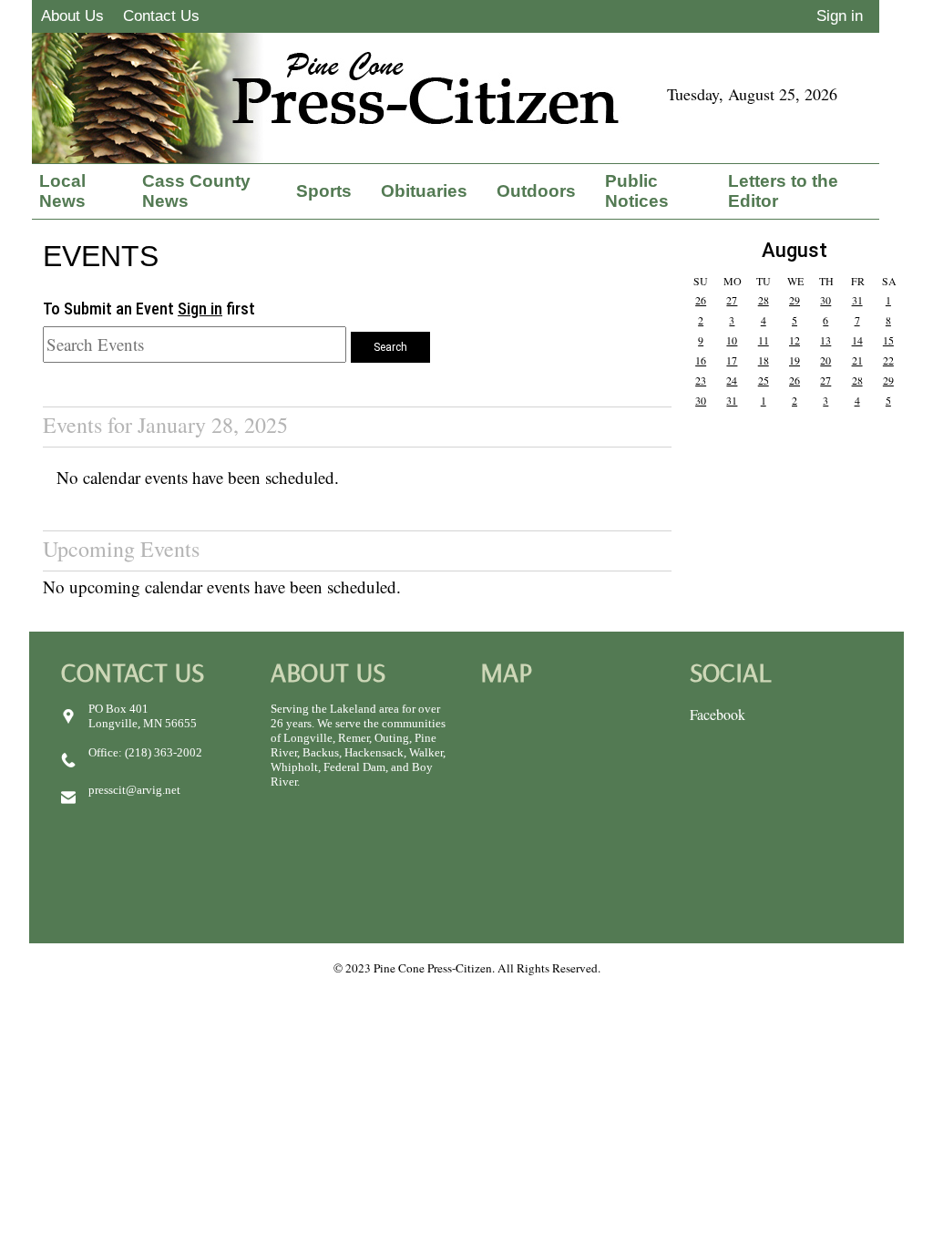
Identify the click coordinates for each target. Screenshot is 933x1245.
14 (857, 340)
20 (825, 360)
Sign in (839, 16)
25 (763, 380)
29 (794, 300)
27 (731, 300)
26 (700, 300)
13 (825, 340)
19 (794, 360)
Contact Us (161, 16)
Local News (62, 191)
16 (700, 360)
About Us (72, 16)
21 (857, 360)
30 (825, 300)
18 (763, 360)
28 (763, 300)
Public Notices (637, 191)
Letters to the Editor (783, 191)
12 (794, 340)
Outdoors (536, 191)
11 (763, 340)
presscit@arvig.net (134, 790)
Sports (324, 191)
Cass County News (196, 191)
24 (731, 380)
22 (888, 360)
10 (731, 340)
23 (700, 380)
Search (390, 347)
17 (731, 360)
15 (888, 340)
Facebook (717, 714)
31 (857, 300)
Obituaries (424, 191)
